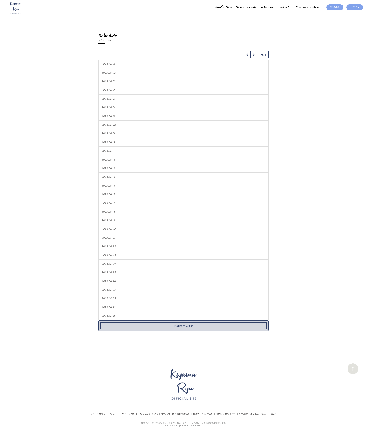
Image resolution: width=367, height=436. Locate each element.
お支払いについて (149, 413)
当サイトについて (128, 413)
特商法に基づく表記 (226, 413)
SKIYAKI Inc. (197, 425)
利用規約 (165, 413)
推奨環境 (243, 413)
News (240, 7)
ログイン (354, 7)
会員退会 (273, 413)
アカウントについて (106, 413)
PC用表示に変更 (183, 326)
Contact (283, 7)
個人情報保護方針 (181, 413)
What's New (223, 7)
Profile (252, 7)
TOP (91, 413)
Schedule (267, 7)
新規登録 (334, 7)
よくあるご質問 (258, 413)
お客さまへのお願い (203, 413)
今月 (263, 54)
